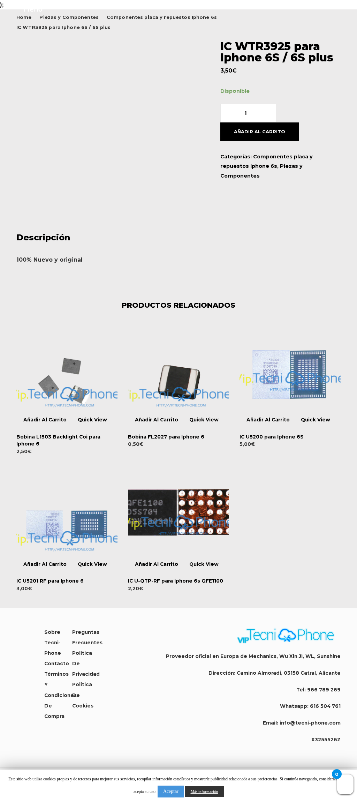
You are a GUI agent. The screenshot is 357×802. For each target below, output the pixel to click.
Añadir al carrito (259, 131)
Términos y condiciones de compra (60, 695)
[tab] (178, 237)
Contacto (56, 663)
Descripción (43, 237)
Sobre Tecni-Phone (52, 642)
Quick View (92, 420)
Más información (204, 791)
